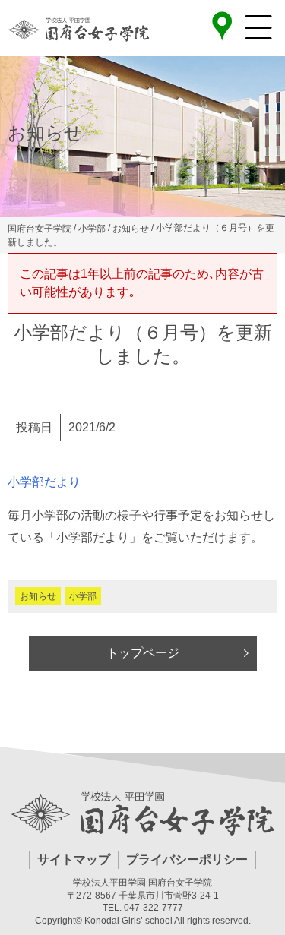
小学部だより (44, 481)
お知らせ (38, 596)
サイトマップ (73, 859)
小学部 (83, 596)
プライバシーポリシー (187, 859)
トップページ (142, 652)
